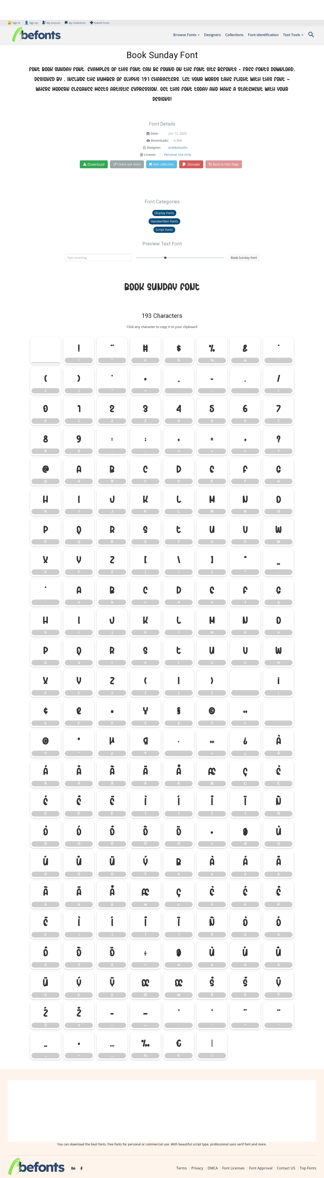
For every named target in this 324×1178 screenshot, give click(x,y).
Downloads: (160, 140)
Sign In (14, 22)
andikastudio (177, 147)
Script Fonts (164, 230)
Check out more (129, 164)
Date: (154, 133)
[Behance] (73, 1168)
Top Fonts (308, 1168)
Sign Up (31, 22)
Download (96, 164)
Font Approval (260, 1168)
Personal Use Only (177, 154)
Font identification (263, 34)
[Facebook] (81, 1168)
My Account (53, 22)
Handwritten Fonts (164, 221)
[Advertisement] (162, 1111)
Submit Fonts (101, 22)
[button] (311, 36)
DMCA (213, 1168)
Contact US (286, 1168)
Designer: (154, 147)
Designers (212, 34)
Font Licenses (233, 1168)
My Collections (77, 22)
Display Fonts (164, 213)
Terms (181, 1168)
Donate (193, 164)
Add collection (163, 164)
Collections (234, 34)
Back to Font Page (226, 164)
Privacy (197, 1168)
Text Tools (291, 34)
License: (150, 154)
